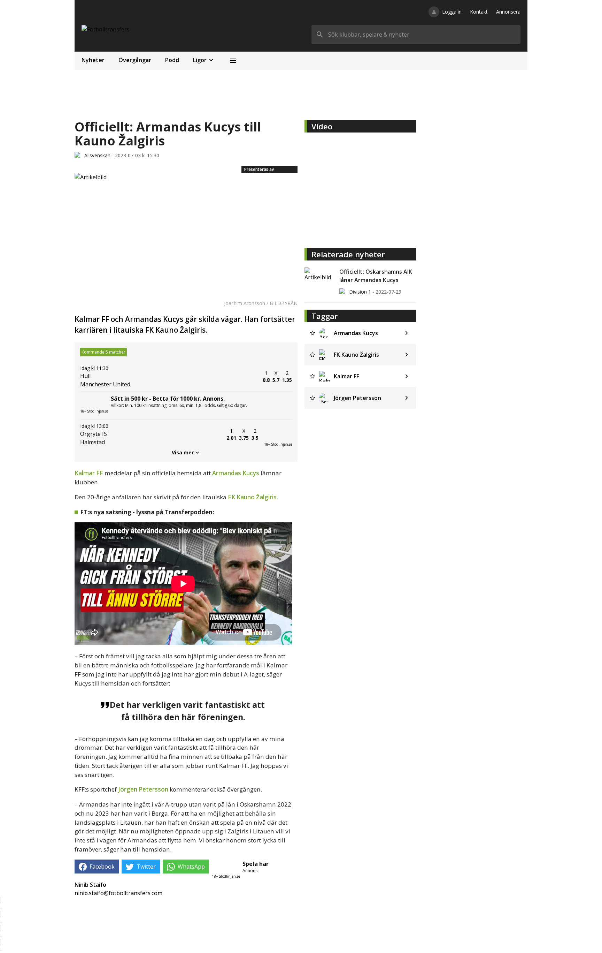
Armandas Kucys (235, 473)
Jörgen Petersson (143, 789)
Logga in (452, 11)
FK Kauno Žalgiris (252, 497)
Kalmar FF (89, 473)
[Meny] (233, 61)
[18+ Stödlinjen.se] (278, 434)
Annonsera (508, 11)
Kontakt (479, 11)
